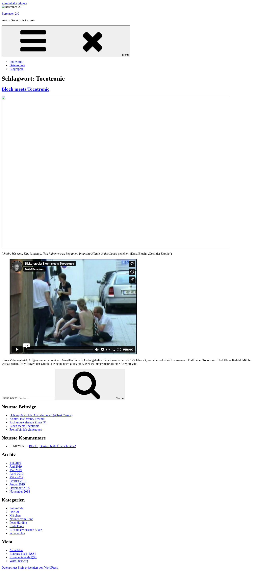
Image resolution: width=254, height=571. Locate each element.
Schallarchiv (17, 533)
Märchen (15, 515)
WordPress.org (19, 560)
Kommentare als (23, 557)
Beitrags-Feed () (23, 553)
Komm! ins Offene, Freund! (27, 418)
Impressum (16, 61)
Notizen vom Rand (21, 519)
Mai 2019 (16, 470)
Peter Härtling (18, 522)
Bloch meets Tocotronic (25, 89)
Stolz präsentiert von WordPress (38, 567)
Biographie (16, 69)
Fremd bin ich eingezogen (26, 429)
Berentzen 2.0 (10, 13)
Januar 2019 (17, 484)
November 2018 (20, 491)
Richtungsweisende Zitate (26, 529)
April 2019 (16, 473)
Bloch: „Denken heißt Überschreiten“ (52, 446)
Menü (125, 54)
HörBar (14, 512)
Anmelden (16, 550)
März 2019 (16, 477)
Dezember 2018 (20, 488)
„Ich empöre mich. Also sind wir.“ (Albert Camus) (41, 415)
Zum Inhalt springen (14, 3)
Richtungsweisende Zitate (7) (28, 422)
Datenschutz (17, 65)
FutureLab (16, 508)
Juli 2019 (15, 463)
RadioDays (17, 526)
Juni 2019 (16, 466)
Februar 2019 (18, 480)
